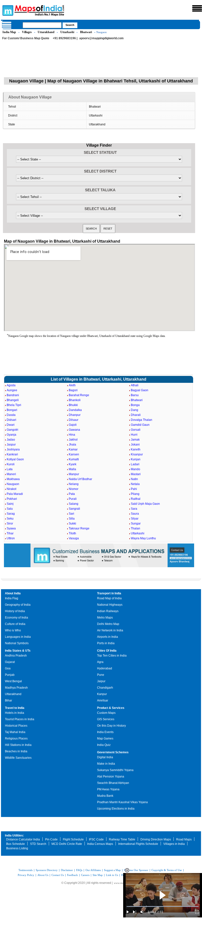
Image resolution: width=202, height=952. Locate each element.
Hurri (134, 434)
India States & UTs (18, 650)
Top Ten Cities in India (112, 655)
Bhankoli (75, 400)
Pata (72, 494)
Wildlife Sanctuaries (18, 757)
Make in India (106, 763)
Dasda (11, 415)
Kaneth (135, 449)
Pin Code (51, 839)
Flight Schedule (73, 839)
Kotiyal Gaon (15, 459)
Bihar (8, 700)
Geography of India (18, 604)
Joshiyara (13, 449)
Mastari (136, 474)
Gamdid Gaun (140, 425)
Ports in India (106, 643)
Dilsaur (73, 420)
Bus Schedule (15, 844)
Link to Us (112, 875)
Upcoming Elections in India (116, 808)
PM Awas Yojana (108, 789)
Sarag (11, 513)
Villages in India (174, 844)
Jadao (11, 439)
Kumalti (74, 459)
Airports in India (107, 637)
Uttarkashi (67, 32)
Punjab (10, 675)
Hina (72, 434)
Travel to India (14, 708)
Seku (10, 518)
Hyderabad (104, 668)
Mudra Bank (105, 795)
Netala (135, 484)
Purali (73, 499)
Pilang (135, 494)
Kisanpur (137, 454)
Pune (100, 675)
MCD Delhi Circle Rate (66, 844)
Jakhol (73, 439)
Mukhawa (13, 479)
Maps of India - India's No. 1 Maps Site (7, 10)
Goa (8, 668)
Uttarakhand (46, 32)
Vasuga (74, 538)
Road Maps (184, 839)
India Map (9, 32)
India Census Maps (100, 844)
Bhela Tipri (14, 405)
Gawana (74, 429)
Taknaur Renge (79, 528)
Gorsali (135, 429)
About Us (42, 875)
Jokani (135, 444)
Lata (10, 469)
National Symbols (17, 643)
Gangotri (12, 429)
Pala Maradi (15, 494)
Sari (71, 513)
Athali (134, 385)
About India (13, 593)
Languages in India (18, 637)
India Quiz (104, 745)
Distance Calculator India (23, 839)
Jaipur (101, 681)
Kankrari (12, 454)
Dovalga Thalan (141, 420)
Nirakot (11, 489)
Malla (72, 469)
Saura (135, 513)
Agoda (11, 385)
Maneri (11, 474)
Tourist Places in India (19, 719)
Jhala (72, 444)
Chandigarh (105, 687)
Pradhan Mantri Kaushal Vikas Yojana (122, 802)
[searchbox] (42, 25)
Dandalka (75, 410)
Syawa (11, 528)
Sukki (72, 523)
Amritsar (102, 700)
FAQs (79, 870)
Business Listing (17, 848)
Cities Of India (107, 650)
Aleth (72, 385)
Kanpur (102, 694)
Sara (134, 508)
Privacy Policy (26, 875)
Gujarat (10, 662)
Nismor (73, 489)
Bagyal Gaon (139, 390)
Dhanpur (75, 415)
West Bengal (13, 681)
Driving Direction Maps (155, 839)
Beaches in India (16, 751)
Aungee (12, 390)
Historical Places (16, 725)
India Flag (11, 598)
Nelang (74, 484)
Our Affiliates (93, 870)
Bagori (73, 390)
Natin (134, 479)
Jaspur (11, 444)
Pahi (134, 489)
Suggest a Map (112, 870)
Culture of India (15, 624)
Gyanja (11, 434)
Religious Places (16, 738)
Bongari (12, 410)
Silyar (134, 518)
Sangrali (74, 508)
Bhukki (73, 405)
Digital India (105, 757)
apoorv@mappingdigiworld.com (101, 38)
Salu (10, 508)
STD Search (38, 844)
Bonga (135, 405)
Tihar (10, 533)
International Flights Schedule (138, 844)
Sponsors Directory (47, 870)
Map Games (105, 738)
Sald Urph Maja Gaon (145, 503)
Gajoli (73, 425)
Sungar (136, 523)
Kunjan (135, 459)
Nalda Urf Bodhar (80, 479)
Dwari (11, 425)
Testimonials (25, 870)
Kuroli (11, 464)
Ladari (135, 464)
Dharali (136, 415)
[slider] (163, 906)
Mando (135, 469)
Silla (72, 518)
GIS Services (105, 719)
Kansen (74, 454)
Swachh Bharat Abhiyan (113, 783)
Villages (27, 32)
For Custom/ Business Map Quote (25, 38)
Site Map (98, 875)
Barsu (135, 395)
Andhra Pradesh (16, 655)
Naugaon (13, 484)
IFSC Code (96, 839)
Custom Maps (106, 713)
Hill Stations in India (18, 745)
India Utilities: (14, 835)
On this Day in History (111, 725)
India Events (105, 732)
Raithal (135, 499)
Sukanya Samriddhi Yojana (115, 770)
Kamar (73, 449)
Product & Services (110, 708)
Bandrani (13, 395)
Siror (10, 523)
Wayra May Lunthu (143, 538)
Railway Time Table (122, 839)
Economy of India (16, 617)
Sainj (10, 503)
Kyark (72, 464)
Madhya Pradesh (16, 687)
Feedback (72, 875)
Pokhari (12, 499)
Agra (100, 662)
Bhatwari (86, 32)
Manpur (74, 474)
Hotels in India (14, 713)
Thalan (135, 528)
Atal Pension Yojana (110, 776)
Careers (85, 875)
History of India (15, 611)
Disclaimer (67, 870)
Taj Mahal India (15, 732)
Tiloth (72, 533)
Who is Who (13, 630)
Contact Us (57, 875)
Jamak (135, 439)
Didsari (11, 420)
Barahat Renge (79, 395)
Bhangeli (13, 400)
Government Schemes (113, 752)
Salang (73, 503)
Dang (134, 410)
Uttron (11, 538)
